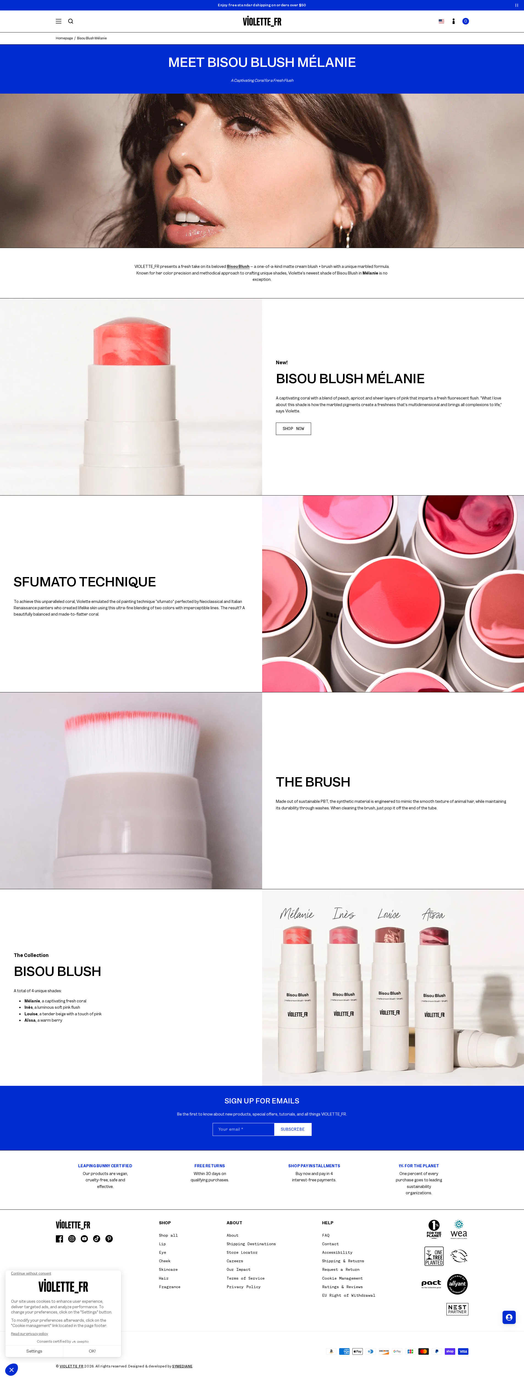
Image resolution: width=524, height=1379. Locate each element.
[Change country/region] (441, 21)
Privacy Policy (244, 1287)
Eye (162, 1252)
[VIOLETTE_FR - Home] (262, 21)
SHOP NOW (293, 428)
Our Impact (239, 1269)
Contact (330, 1244)
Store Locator (242, 1252)
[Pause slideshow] (516, 5)
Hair (164, 1278)
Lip (162, 1244)
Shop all (168, 1235)
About (232, 1235)
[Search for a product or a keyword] (71, 21)
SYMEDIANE (182, 1366)
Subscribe (293, 1129)
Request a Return (341, 1269)
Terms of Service (246, 1278)
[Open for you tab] (509, 1317)
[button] (466, 21)
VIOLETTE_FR (72, 1366)
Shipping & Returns (343, 1261)
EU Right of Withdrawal (348, 1295)
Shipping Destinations (251, 1244)
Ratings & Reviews (342, 1287)
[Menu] (59, 21)
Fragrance (169, 1287)
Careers (235, 1261)
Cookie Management (342, 1278)
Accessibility (337, 1252)
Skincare (168, 1269)
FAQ (326, 1235)
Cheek (165, 1261)
